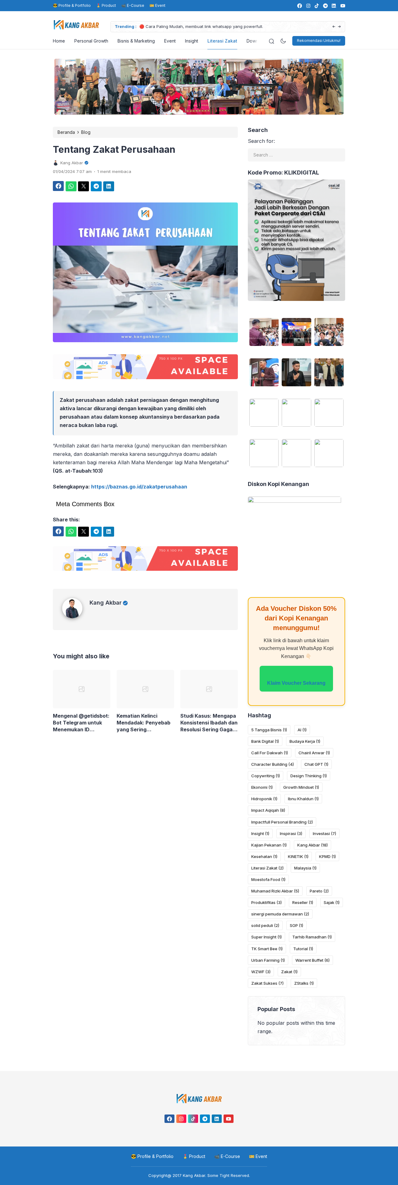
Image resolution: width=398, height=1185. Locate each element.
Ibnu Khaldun (303, 798)
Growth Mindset (301, 787)
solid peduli (265, 925)
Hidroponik (264, 798)
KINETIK (298, 856)
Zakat (289, 971)
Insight (191, 40)
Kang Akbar (106, 611)
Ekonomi (262, 787)
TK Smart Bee (267, 948)
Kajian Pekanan (269, 844)
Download (257, 40)
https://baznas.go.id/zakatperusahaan (139, 487)
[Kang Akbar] (76, 625)
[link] (299, 5)
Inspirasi (291, 833)
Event (170, 40)
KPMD (327, 856)
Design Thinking (308, 775)
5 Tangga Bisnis (269, 729)
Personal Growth (91, 40)
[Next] (339, 27)
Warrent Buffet (312, 960)
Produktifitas (266, 902)
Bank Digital (265, 741)
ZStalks (304, 983)
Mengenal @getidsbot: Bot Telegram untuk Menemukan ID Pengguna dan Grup (81, 731)
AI (302, 729)
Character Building (272, 764)
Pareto (319, 890)
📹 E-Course (132, 5)
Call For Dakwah (269, 752)
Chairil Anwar (314, 752)
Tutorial (303, 948)
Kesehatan (264, 856)
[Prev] (333, 27)
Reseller (302, 902)
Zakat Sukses (267, 983)
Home (59, 40)
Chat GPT (316, 764)
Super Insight (266, 936)
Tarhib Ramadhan (312, 936)
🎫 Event (157, 5)
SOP (296, 925)
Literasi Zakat (222, 40)
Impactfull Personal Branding (282, 822)
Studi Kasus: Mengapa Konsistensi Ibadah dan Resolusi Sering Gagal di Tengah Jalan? (209, 731)
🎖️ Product (106, 5)
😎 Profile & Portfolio (72, 5)
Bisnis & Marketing (136, 40)
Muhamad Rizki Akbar (275, 890)
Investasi (324, 833)
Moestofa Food (268, 879)
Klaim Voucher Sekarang (296, 683)
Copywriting (265, 775)
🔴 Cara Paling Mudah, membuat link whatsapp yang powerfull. (201, 26)
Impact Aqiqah (268, 810)
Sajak (332, 902)
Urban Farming (268, 960)
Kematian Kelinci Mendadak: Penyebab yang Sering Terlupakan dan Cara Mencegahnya (143, 731)
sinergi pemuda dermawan (280, 913)
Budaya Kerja (304, 741)
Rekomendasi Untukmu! (318, 40)
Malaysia (305, 867)
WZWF (261, 971)
